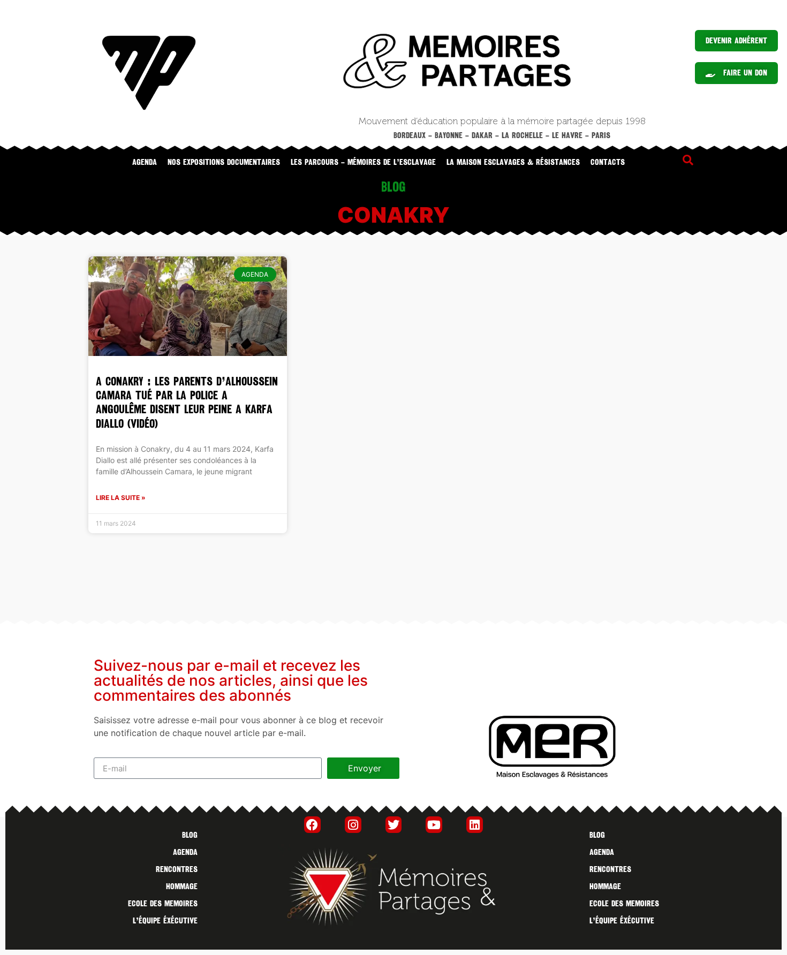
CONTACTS (608, 162)
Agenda (144, 162)
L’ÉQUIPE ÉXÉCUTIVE (165, 921)
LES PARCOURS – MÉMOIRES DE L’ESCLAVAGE (363, 162)
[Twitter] (393, 824)
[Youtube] (434, 824)
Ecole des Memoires (163, 903)
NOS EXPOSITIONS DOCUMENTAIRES (224, 162)
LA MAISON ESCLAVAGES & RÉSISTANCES (513, 162)
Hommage (182, 886)
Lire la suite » (121, 498)
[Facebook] (312, 824)
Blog (190, 835)
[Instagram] (353, 824)
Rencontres (177, 869)
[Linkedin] (474, 824)
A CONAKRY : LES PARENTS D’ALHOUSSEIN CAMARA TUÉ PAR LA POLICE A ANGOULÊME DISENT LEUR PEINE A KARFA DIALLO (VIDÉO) (187, 402)
